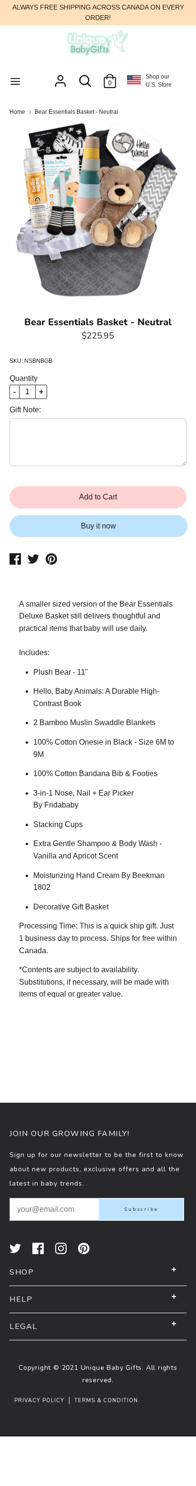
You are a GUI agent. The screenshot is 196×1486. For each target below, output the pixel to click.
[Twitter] (16, 1248)
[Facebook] (39, 1248)
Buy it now (98, 526)
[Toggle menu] (15, 81)
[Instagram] (62, 1248)
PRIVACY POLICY (39, 1400)
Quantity (24, 378)
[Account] (60, 77)
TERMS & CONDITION (106, 1400)
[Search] (85, 77)
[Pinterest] (84, 1248)
